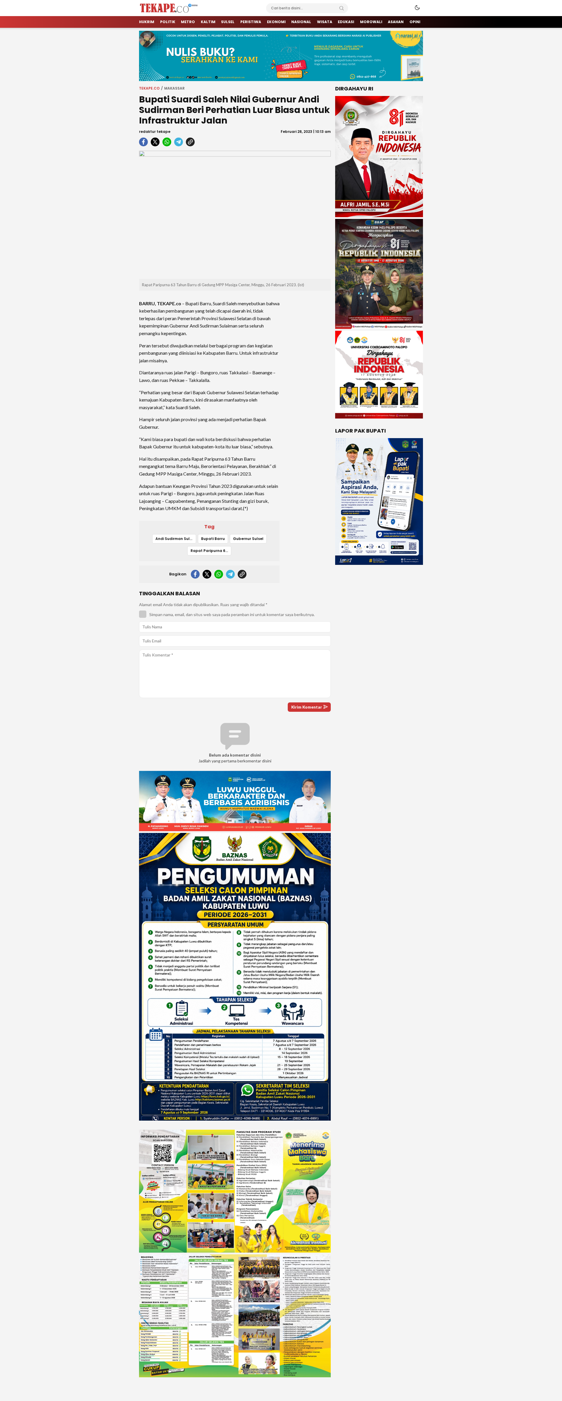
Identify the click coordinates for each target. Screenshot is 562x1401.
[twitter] (155, 142)
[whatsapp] (166, 142)
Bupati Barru (213, 538)
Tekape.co (149, 88)
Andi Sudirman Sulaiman (175, 538)
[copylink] (190, 142)
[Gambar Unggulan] (235, 215)
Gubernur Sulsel (248, 538)
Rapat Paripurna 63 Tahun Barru (211, 550)
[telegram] (178, 142)
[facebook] (143, 142)
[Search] (341, 8)
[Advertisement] (307, 383)
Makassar (174, 88)
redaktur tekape (154, 131)
